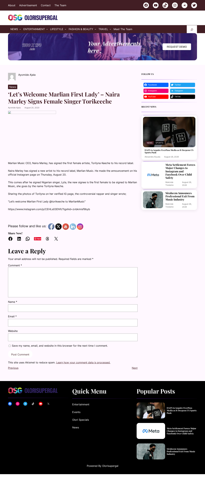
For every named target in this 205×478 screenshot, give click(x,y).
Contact (46, 5)
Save (39, 238)
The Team (60, 5)
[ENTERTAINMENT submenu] (47, 29)
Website (13, 331)
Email (12, 316)
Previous (13, 368)
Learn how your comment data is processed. (83, 362)
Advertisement (28, 5)
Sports (159, 143)
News (12, 86)
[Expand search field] (192, 29)
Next (135, 368)
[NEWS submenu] (20, 29)
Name (12, 301)
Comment (15, 265)
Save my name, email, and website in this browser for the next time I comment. (60, 345)
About (11, 5)
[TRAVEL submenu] (110, 29)
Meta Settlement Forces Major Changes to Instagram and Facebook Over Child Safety (180, 171)
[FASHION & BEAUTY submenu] (95, 29)
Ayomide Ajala (14, 107)
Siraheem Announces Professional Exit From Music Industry (179, 196)
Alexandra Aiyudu (152, 157)
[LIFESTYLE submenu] (65, 29)
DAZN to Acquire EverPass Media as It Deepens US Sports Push (169, 151)
